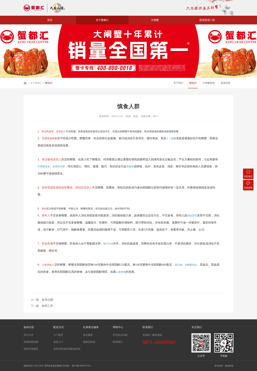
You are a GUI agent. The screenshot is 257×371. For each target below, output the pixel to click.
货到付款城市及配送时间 (66, 349)
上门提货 (58, 335)
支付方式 (28, 335)
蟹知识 (48, 83)
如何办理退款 (31, 349)
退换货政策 (89, 342)
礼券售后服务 (91, 327)
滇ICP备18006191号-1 (81, 366)
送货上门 (58, 342)
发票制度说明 (31, 342)
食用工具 (47, 305)
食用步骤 (47, 299)
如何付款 (29, 327)
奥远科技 (229, 366)
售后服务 (88, 335)
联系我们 (118, 342)
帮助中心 (118, 327)
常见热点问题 (120, 335)
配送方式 (58, 327)
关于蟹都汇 (36, 83)
